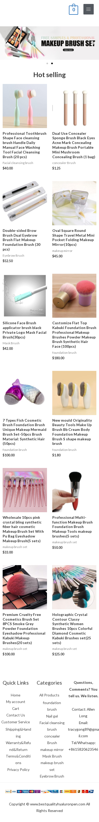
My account (15, 701)
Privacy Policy (18, 769)
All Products (49, 695)
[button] (47, 63)
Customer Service (15, 722)
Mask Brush (52, 756)
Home (15, 695)
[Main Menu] (88, 9)
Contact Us (15, 715)
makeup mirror (52, 749)
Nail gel (52, 716)
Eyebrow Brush (52, 776)
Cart (15, 708)
